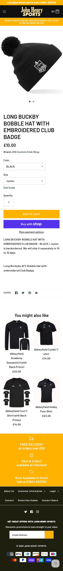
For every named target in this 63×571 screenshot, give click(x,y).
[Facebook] (31, 511)
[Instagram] (37, 511)
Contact (9, 500)
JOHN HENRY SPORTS (35, 546)
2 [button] (33, 102)
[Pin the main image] (29, 293)
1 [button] (29, 102)
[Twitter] (25, 511)
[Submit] (49, 534)
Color (6, 160)
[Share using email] (36, 293)
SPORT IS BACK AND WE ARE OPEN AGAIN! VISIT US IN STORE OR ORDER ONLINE (31, 21)
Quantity (8, 195)
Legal (54, 491)
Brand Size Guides (28, 500)
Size (6, 174)
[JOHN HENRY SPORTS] (31, 11)
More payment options (31, 232)
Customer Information (31, 491)
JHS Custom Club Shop (25, 151)
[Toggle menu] (4, 11)
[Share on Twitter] (23, 293)
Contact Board (50, 500)
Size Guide (9, 187)
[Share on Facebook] (16, 293)
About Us (9, 491)
